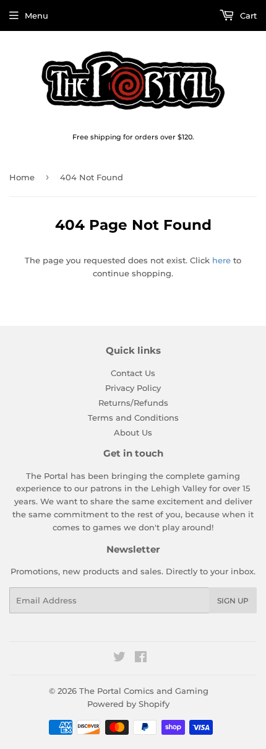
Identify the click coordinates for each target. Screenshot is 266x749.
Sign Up (233, 600)
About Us (133, 432)
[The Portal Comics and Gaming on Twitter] (119, 659)
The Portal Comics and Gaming (143, 691)
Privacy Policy (133, 388)
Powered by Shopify (128, 704)
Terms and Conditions (133, 418)
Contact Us (133, 373)
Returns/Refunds (133, 403)
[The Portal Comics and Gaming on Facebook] (140, 659)
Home (22, 177)
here (221, 260)
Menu (36, 15)
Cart (247, 15)
